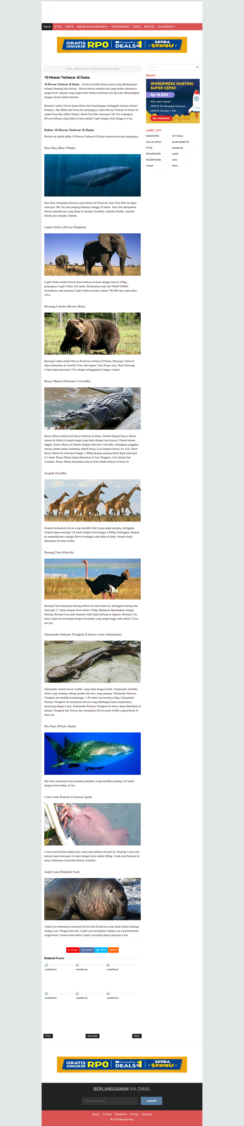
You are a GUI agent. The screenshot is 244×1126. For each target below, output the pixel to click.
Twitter (102, 950)
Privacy (134, 1114)
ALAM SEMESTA (180, 150)
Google (74, 950)
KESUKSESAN (153, 162)
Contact (107, 1114)
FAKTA (69, 26)
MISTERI (149, 26)
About (96, 1114)
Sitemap (147, 1114)
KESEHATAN (152, 144)
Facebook (88, 950)
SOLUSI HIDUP (153, 150)
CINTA (137, 26)
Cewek (149, 174)
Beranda (92, 1036)
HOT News (177, 144)
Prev (48, 1036)
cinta (174, 168)
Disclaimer (121, 1114)
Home (47, 26)
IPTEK (58, 26)
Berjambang (126, 1119)
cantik (175, 162)
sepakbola (177, 156)
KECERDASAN (153, 168)
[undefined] (59, 964)
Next (137, 1036)
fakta (175, 174)
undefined (50, 969)
